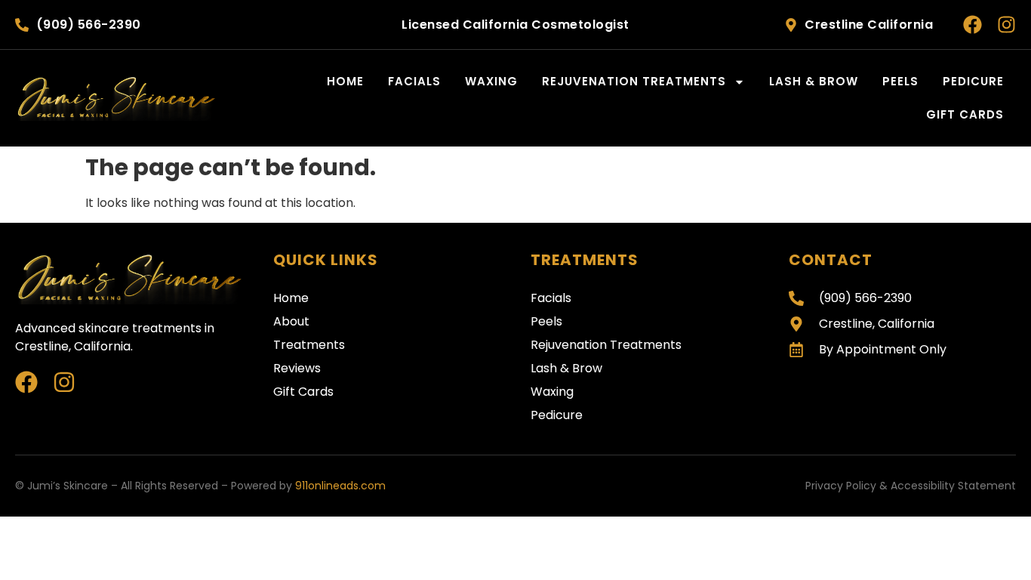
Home (345, 81)
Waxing (491, 81)
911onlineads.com (340, 485)
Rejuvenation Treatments (634, 81)
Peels (900, 81)
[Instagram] (1006, 24)
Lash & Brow (813, 81)
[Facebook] (972, 24)
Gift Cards (965, 114)
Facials (414, 81)
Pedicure (973, 81)
